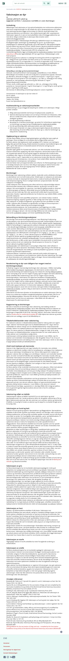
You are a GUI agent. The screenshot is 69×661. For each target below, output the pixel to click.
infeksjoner (54, 439)
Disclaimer (6, 643)
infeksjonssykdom (56, 272)
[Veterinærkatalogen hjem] (3, 3)
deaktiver (18, 9)
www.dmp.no (10, 54)
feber (21, 386)
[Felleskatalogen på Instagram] (8, 657)
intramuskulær (43, 504)
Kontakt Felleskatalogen (10, 653)
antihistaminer (11, 233)
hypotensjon (57, 223)
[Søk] (44, 3)
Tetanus (9, 510)
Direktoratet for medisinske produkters (40, 52)
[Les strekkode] (48, 3)
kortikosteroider (34, 238)
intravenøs (33, 73)
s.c (45, 78)
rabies (52, 600)
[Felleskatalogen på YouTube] (12, 657)
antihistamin (49, 238)
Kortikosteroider (11, 246)
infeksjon (21, 363)
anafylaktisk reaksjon (20, 213)
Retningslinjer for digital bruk (11, 649)
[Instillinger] (61, 632)
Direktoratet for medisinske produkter (44, 124)
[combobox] (27, 3)
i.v (36, 78)
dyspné (45, 223)
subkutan (53, 504)
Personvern (6, 646)
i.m (40, 78)
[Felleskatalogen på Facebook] (4, 657)
